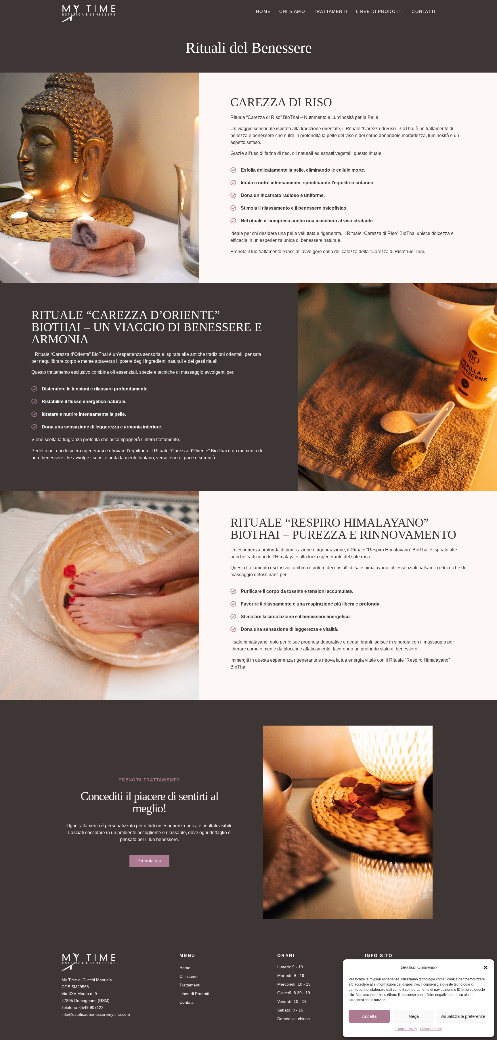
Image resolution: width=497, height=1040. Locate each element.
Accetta (369, 1016)
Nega (414, 1016)
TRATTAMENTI (330, 12)
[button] (485, 967)
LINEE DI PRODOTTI (379, 12)
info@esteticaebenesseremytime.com (96, 1014)
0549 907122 (91, 1007)
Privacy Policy (431, 1029)
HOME (263, 12)
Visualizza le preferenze (462, 1016)
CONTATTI (423, 12)
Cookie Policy (406, 1029)
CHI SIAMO (292, 12)
